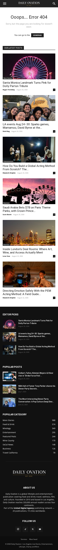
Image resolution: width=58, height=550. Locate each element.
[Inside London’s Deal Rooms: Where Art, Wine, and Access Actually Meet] (29, 233)
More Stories (8, 78)
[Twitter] (32, 529)
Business (6, 203)
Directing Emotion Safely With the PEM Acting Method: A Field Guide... (27, 292)
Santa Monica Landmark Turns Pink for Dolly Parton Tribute (27, 84)
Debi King (6, 131)
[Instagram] (18, 529)
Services (24, 539)
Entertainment (8, 161)
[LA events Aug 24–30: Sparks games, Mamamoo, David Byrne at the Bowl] (29, 108)
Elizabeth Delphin (9, 173)
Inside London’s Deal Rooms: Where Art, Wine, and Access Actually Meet (27, 251)
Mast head (33, 539)
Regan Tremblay (9, 90)
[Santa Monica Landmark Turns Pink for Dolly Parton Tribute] (29, 66)
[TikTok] (25, 529)
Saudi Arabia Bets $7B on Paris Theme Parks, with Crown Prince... (26, 209)
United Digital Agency (24, 508)
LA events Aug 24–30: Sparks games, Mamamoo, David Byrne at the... (26, 126)
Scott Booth (7, 214)
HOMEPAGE (37, 35)
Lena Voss (6, 256)
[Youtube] (40, 529)
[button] (4, 3)
